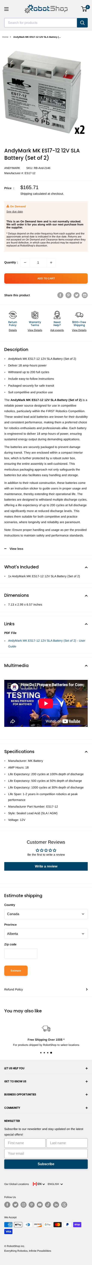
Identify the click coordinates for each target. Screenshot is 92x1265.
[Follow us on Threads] (64, 1205)
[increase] (51, 262)
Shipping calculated (33, 193)
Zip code (10, 944)
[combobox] (40, 22)
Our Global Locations (16, 1184)
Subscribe (46, 1164)
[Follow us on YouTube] (40, 1205)
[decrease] (25, 262)
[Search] (82, 22)
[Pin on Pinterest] (68, 295)
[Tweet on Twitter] (77, 295)
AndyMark (12, 168)
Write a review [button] (46, 866)
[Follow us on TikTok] (48, 1205)
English (54, 1184)
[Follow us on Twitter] (15, 1205)
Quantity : (11, 262)
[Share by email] (85, 295)
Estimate (16, 970)
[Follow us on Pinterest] (32, 1205)
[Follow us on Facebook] (7, 1205)
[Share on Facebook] (60, 295)
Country (9, 905)
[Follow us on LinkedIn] (56, 1205)
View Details (35, 330)
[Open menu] (6, 9)
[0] (84, 9)
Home (5, 37)
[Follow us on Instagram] (24, 1205)
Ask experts (57, 330)
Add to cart (46, 278)
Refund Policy (13, 989)
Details (13, 330)
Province (10, 924)
